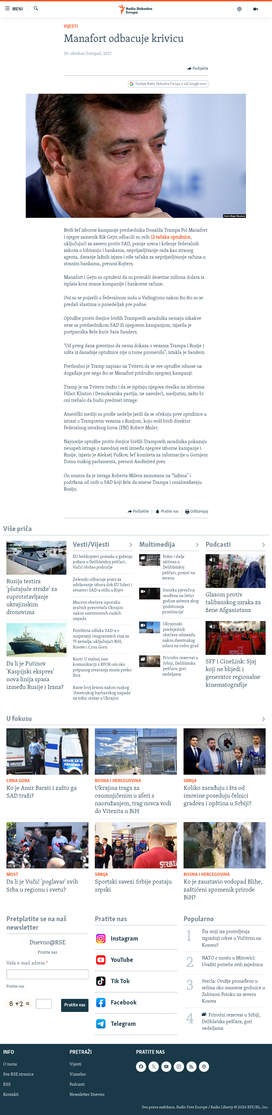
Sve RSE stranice (18, 1074)
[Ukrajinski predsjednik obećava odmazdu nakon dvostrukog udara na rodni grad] (149, 627)
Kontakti (11, 1095)
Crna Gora (18, 781)
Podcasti (218, 545)
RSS (7, 1085)
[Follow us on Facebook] (141, 1066)
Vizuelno (78, 1074)
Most (12, 874)
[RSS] (191, 1066)
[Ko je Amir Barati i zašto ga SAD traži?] (47, 751)
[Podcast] (239, 9)
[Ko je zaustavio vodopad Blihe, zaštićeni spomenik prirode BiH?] (225, 845)
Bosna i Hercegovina (118, 781)
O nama (10, 1064)
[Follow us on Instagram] (179, 1066)
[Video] (256, 9)
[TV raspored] (204, 1066)
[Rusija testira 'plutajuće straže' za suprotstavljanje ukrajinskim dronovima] (36, 558)
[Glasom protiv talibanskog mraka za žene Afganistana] (236, 571)
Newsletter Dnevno (87, 1095)
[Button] (198, 68)
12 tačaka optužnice (170, 237)
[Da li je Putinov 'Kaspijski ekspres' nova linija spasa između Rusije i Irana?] (36, 640)
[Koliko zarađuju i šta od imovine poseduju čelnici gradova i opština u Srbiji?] (225, 751)
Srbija (190, 781)
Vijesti (71, 26)
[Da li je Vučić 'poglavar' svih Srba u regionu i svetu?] (47, 845)
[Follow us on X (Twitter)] (153, 1066)
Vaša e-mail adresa (27, 963)
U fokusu (19, 719)
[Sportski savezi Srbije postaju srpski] (136, 845)
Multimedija (157, 545)
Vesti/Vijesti (91, 545)
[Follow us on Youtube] (166, 1066)
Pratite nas (74, 1005)
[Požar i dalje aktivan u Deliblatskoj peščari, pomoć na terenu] (149, 560)
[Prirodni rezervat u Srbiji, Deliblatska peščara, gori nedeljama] (149, 661)
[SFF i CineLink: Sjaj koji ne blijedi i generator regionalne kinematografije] (236, 638)
